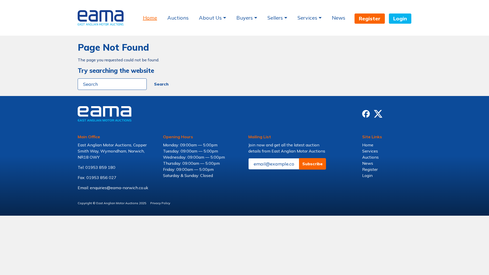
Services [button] (307, 18)
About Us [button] (210, 18)
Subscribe (312, 163)
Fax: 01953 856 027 (97, 177)
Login (400, 18)
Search (161, 84)
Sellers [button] (275, 18)
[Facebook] (366, 114)
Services (370, 151)
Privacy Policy (160, 203)
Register (370, 18)
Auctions (178, 18)
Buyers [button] (244, 18)
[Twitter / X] (378, 114)
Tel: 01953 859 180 (96, 167)
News (338, 18)
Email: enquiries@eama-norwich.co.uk (113, 187)
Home (150, 18)
